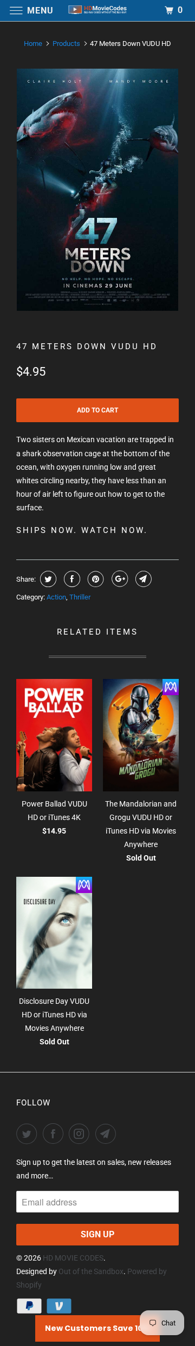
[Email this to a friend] (142, 579)
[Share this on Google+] (118, 579)
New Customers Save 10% (97, 1328)
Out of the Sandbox (90, 1271)
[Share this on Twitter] (46, 579)
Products (66, 43)
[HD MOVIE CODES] (97, 10)
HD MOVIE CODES (73, 1258)
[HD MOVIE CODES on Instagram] (81, 1133)
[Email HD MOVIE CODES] (107, 1133)
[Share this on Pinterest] (94, 579)
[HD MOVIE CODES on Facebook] (55, 1133)
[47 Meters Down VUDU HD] (97, 190)
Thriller (79, 597)
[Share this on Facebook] (70, 579)
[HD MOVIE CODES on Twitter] (28, 1133)
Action (56, 597)
